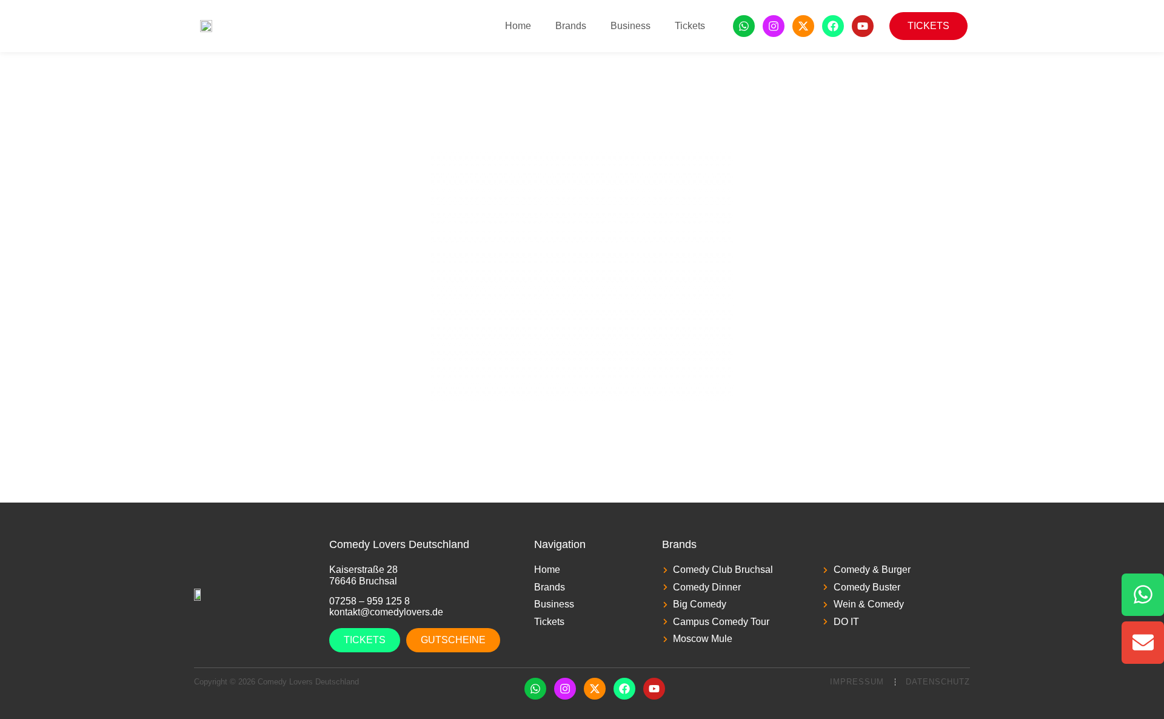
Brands (570, 26)
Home (518, 26)
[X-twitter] (803, 26)
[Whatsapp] (744, 26)
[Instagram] (773, 26)
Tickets (690, 26)
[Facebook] (833, 26)
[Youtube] (863, 26)
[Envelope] (1143, 642)
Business (630, 26)
